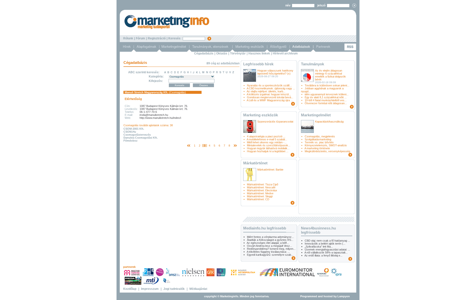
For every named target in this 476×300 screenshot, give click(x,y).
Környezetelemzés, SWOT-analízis (326, 145)
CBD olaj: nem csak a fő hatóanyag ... (327, 240)
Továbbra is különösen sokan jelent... (327, 85)
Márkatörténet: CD (258, 199)
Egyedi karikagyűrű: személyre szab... (270, 254)
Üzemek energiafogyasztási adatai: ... (327, 249)
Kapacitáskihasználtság (329, 121)
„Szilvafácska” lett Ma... (319, 246)
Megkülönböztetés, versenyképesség (327, 151)
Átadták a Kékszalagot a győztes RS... (270, 239)
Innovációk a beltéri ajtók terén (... (325, 243)
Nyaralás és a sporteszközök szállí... (269, 85)
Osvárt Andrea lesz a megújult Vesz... (269, 245)
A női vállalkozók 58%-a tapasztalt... (326, 252)
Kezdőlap (129, 289)
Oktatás (221, 53)
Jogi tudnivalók (174, 289)
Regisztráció (157, 38)
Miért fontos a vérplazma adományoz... (270, 236)
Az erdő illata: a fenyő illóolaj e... (323, 255)
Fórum (140, 38)
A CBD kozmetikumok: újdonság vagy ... (271, 88)
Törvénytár (238, 53)
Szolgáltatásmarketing (318, 139)
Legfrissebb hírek (258, 64)
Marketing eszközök (260, 115)
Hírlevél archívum (285, 53)
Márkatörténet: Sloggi (259, 196)
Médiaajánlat (198, 289)
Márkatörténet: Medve (260, 193)
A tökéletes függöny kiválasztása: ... (268, 251)
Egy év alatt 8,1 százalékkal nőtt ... (326, 97)
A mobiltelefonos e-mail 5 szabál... (267, 139)
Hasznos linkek (259, 53)
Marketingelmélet (316, 115)
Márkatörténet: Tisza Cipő (262, 184)
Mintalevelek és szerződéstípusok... (268, 145)
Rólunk (128, 38)
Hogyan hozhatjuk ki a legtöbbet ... (267, 151)
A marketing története (317, 148)
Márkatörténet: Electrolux (262, 190)
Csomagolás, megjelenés (320, 136)
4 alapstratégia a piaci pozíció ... (266, 136)
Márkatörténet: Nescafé (261, 187)
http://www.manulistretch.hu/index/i (160, 117)
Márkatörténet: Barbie (270, 169)
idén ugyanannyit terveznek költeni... (327, 94)
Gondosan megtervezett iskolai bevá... (270, 97)
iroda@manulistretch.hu (154, 114)
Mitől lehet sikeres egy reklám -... (267, 142)
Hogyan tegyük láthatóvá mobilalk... (268, 148)
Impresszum (150, 289)
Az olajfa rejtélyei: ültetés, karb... (266, 91)
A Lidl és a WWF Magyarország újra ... (270, 100)
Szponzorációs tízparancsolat (275, 121)
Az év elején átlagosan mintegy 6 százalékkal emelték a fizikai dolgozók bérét (330, 75)
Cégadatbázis (203, 53)
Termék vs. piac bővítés (319, 142)
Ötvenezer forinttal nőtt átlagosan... (326, 103)
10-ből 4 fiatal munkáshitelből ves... (326, 100)
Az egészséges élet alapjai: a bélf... (268, 242)
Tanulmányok (312, 64)
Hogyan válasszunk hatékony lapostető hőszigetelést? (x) (275, 72)
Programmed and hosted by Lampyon (325, 296)
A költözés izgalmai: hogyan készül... (269, 94)
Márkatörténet (255, 163)
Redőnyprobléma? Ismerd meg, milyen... (271, 248)
